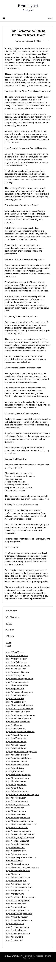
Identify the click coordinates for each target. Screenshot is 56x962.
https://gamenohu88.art (17, 761)
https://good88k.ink (15, 768)
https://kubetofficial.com (17, 778)
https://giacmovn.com (16, 850)
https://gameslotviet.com (17, 764)
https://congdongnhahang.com (20, 837)
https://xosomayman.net (17, 695)
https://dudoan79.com (16, 741)
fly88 (28, 60)
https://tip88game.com (16, 738)
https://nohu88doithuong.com (19, 692)
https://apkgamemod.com (18, 804)
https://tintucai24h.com (16, 907)
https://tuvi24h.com (15, 923)
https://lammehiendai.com (18, 870)
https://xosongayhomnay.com (19, 708)
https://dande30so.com (17, 735)
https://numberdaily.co (16, 880)
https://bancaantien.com (17, 685)
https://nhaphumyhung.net (18, 877)
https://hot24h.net (14, 860)
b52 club (10, 636)
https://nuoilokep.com (16, 798)
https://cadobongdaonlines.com (20, 715)
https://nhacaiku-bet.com (17, 754)
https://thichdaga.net (15, 675)
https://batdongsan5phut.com (19, 821)
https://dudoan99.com (16, 748)
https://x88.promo (14, 725)
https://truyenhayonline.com (19, 920)
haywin (9, 623)
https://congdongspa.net (17, 841)
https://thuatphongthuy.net (18, 900)
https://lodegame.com (16, 784)
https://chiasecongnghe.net (18, 831)
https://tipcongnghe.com (17, 910)
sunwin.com (11, 610)
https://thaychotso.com (17, 801)
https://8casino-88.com (17, 655)
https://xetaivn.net (14, 940)
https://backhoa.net (15, 807)
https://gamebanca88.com (18, 758)
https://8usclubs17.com (16, 658)
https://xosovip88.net (16, 668)
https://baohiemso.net (16, 814)
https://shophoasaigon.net (18, 884)
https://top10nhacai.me (16, 662)
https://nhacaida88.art (16, 745)
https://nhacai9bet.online (17, 791)
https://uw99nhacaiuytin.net (18, 718)
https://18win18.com (15, 652)
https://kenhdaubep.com (17, 864)
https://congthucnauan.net (18, 844)
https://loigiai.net (13, 874)
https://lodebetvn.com (16, 781)
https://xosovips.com (16, 728)
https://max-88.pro (14, 788)
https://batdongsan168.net (18, 817)
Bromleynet (28, 5)
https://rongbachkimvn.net (18, 672)
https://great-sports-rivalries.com (21, 857)
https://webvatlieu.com (16, 930)
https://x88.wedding (15, 698)
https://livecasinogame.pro (18, 774)
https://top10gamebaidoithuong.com (22, 794)
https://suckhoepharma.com (19, 887)
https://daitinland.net (15, 847)
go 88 (8, 642)
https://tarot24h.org (15, 893)
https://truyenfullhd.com (17, 917)
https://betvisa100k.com (17, 827)
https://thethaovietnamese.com (20, 897)
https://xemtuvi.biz (14, 937)
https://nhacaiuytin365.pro (18, 721)
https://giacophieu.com (16, 854)
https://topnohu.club (15, 688)
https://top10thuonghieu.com (19, 913)
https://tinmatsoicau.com (17, 682)
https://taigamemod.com (17, 890)
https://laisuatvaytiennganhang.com (22, 867)
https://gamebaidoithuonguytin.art (21, 751)
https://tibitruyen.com (16, 903)
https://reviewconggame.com (19, 678)
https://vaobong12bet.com (18, 711)
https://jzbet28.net (14, 771)
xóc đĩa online (12, 617)
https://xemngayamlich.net (18, 933)
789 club (10, 629)
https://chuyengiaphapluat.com (20, 834)
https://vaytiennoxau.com (17, 927)
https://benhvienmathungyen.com (21, 824)
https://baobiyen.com (16, 811)
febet (8, 646)
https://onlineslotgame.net (18, 665)
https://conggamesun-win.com (20, 731)
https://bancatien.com (16, 702)
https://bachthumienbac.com (19, 705)
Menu (50, 18)
